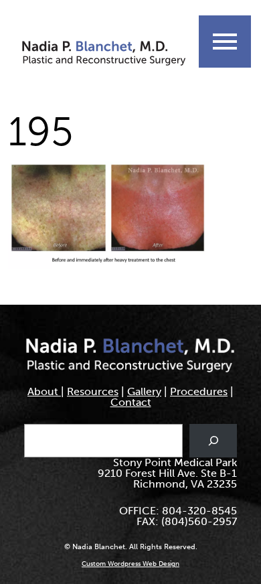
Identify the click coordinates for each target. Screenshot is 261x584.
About (44, 391)
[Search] (213, 440)
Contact (130, 402)
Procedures (199, 391)
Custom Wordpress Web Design (130, 564)
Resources (92, 391)
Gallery (144, 391)
